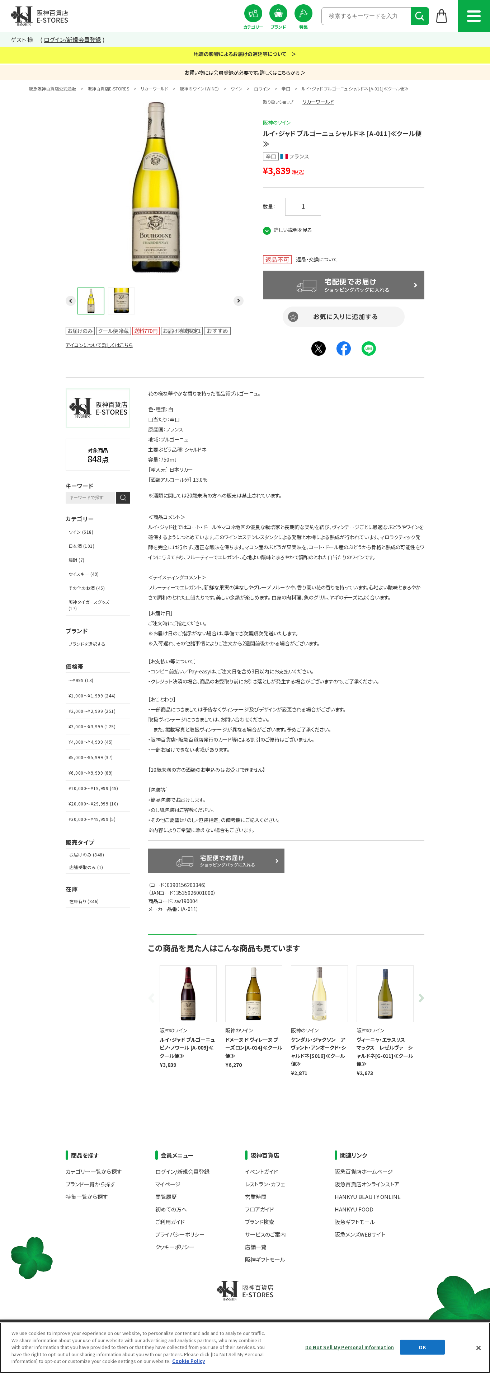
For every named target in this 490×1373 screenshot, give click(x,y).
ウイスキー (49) (84, 574)
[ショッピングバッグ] (441, 16)
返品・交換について (317, 259)
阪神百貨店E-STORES (108, 88)
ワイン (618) (81, 532)
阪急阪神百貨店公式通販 (52, 88)
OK (422, 1347)
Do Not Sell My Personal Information (349, 1347)
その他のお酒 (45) (87, 588)
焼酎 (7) (77, 560)
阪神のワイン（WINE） (199, 88)
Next (420, 998)
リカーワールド (154, 88)
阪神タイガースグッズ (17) (89, 605)
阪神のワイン (277, 122)
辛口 (286, 88)
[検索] (420, 16)
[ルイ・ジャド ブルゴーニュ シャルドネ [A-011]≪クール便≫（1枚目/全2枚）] (155, 272)
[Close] (478, 1348)
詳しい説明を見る (293, 229)
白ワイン (262, 88)
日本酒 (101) (81, 546)
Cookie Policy (188, 1361)
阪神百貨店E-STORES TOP (39, 16)
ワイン (236, 88)
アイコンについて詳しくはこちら (99, 345)
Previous (152, 998)
